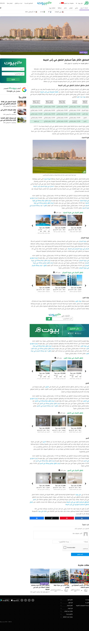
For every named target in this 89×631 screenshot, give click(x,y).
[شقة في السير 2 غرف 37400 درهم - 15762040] (59, 482)
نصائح (65, 8)
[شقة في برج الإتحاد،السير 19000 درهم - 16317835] (43, 482)
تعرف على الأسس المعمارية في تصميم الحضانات (80, 586)
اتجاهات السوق (84, 8)
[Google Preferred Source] (13, 89)
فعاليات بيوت (52, 8)
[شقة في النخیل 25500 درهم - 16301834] (59, 424)
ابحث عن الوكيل (18, 3)
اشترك (49, 319)
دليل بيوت (80, 3)
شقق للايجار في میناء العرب (73, 358)
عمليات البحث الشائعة (68, 617)
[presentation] (85, 225)
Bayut (86, 3)
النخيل (47, 387)
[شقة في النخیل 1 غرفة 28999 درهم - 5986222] (74, 424)
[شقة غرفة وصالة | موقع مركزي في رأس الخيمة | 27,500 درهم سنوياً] (74, 482)
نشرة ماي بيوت (42, 511)
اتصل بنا (87, 603)
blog (44, 4)
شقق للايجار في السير (75, 470)
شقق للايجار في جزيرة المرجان (72, 272)
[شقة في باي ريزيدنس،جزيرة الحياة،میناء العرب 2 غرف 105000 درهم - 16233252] (59, 369)
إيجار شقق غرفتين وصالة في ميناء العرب (42, 348)
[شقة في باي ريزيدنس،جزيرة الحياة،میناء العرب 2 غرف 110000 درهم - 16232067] (74, 369)
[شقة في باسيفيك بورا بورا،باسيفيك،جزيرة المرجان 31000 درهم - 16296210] (74, 284)
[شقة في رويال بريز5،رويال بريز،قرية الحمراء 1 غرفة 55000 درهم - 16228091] (59, 224)
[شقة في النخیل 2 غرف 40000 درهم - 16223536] (43, 424)
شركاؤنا (59, 8)
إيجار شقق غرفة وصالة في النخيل (44, 401)
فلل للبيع (71, 603)
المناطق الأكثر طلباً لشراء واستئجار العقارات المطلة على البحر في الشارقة (40, 587)
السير (44, 441)
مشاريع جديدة (69, 614)
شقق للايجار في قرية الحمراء (73, 212)
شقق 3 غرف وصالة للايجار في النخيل (47, 406)
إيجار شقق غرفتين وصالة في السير (50, 463)
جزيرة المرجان (82, 241)
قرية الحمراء (47, 179)
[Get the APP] (59, 330)
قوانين (70, 8)
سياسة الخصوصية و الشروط (82, 605)
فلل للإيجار (70, 608)
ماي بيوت (78, 494)
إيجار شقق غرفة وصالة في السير (45, 461)
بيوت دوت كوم (81, 97)
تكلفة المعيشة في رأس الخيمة (49, 92)
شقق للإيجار (70, 605)
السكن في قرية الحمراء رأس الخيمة (43, 186)
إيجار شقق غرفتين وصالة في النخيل (50, 403)
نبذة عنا (87, 600)
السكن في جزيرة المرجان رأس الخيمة (78, 249)
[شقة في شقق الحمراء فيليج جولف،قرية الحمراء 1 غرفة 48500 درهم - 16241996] (74, 224)
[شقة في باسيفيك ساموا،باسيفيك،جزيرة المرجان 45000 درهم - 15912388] (43, 284)
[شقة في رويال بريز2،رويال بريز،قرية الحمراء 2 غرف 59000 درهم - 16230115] (43, 224)
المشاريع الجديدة (29, 3)
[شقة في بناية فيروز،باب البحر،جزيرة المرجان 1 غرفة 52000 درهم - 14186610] (59, 284)
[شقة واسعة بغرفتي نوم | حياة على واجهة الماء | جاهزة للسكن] (43, 369)
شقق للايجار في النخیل (75, 413)
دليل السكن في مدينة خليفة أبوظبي (61, 586)
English (2, 3)
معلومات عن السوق (69, 3)
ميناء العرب (78, 301)
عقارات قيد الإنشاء (68, 611)
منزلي (76, 8)
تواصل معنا (9, 3)
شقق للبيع (70, 600)
